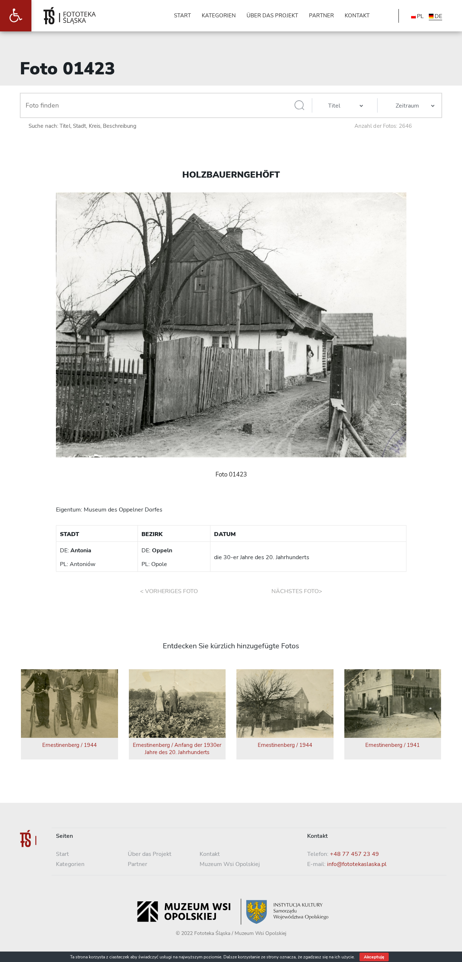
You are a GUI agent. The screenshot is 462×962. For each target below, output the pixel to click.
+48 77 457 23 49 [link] (354, 854)
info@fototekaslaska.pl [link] (357, 864)
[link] (15, 15)
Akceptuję (374, 957)
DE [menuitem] (438, 16)
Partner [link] (137, 864)
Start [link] (62, 854)
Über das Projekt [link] (149, 854)
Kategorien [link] (70, 864)
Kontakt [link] (210, 854)
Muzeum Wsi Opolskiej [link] (230, 864)
